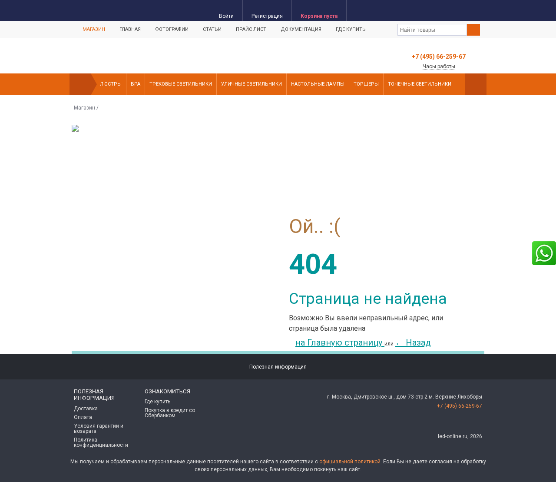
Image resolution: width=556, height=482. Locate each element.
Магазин (94, 29)
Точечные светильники (419, 84)
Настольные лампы (317, 84)
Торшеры (366, 84)
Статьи (212, 29)
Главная (130, 29)
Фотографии (172, 29)
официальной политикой (350, 462)
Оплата (83, 417)
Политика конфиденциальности (101, 442)
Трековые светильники (180, 84)
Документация (301, 29)
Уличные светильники (251, 84)
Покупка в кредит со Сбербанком (170, 413)
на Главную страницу (339, 342)
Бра (135, 84)
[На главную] (80, 84)
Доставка (86, 409)
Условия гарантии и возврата (98, 428)
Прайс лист (251, 29)
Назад (413, 342)
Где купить (351, 29)
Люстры (111, 84)
